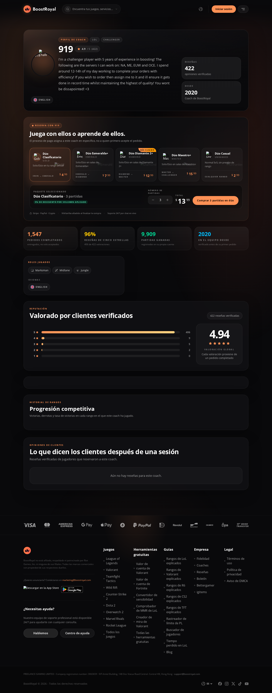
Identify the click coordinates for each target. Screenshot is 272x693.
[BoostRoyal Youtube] (247, 684)
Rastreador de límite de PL (176, 621)
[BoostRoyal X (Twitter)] (233, 684)
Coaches (203, 565)
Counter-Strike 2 (116, 596)
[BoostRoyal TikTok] (240, 684)
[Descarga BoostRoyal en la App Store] (41, 589)
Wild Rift (111, 588)
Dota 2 (110, 605)
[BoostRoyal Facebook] (220, 684)
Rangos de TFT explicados (176, 610)
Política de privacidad (234, 572)
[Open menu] (243, 9)
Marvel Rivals (115, 619)
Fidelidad (203, 559)
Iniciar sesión (223, 9)
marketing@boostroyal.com (76, 580)
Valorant (112, 570)
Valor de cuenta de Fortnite (143, 583)
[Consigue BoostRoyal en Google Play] (72, 589)
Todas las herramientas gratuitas (145, 637)
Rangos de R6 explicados (175, 587)
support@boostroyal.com (187, 674)
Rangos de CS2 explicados (176, 598)
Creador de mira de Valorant (144, 621)
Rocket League (116, 625)
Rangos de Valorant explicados (173, 574)
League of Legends (113, 561)
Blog (169, 652)
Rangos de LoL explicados (176, 561)
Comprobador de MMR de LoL (146, 608)
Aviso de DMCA (237, 581)
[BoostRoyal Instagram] (227, 684)
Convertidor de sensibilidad (146, 597)
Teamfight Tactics (113, 578)
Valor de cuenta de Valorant (143, 568)
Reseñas (202, 572)
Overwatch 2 (114, 612)
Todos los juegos (113, 634)
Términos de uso (235, 561)
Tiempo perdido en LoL (176, 643)
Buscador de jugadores (175, 632)
